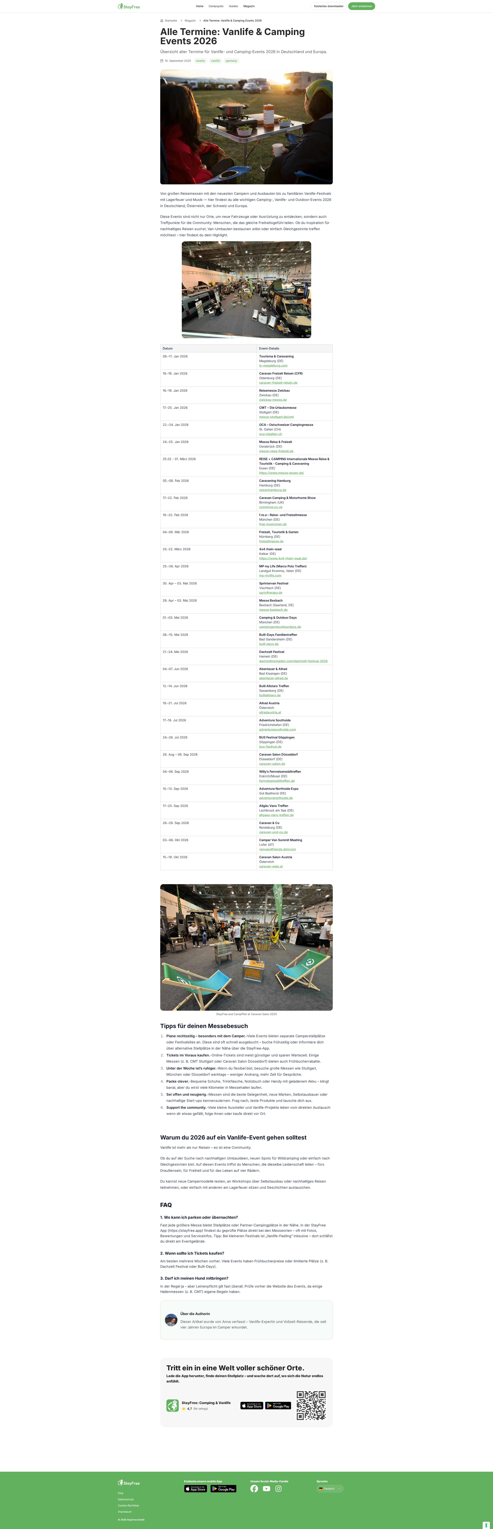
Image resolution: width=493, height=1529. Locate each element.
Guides (233, 6)
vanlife (215, 60)
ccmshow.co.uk (271, 507)
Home (199, 6)
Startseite (171, 20)
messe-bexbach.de (273, 610)
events (200, 60)
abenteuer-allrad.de (273, 678)
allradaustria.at (270, 712)
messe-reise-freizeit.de (276, 451)
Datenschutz (126, 1499)
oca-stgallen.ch (270, 434)
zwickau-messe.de (273, 400)
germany (231, 60)
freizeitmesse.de (271, 541)
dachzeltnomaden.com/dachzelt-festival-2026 (293, 661)
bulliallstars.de (270, 695)
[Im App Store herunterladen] (251, 1405)
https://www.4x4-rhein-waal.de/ (283, 558)
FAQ (120, 1493)
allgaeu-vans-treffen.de (276, 815)
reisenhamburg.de (272, 490)
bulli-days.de (268, 644)
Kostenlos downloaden (328, 6)
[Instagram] (278, 1488)
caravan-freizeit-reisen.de (278, 383)
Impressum (125, 1511)
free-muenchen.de (273, 524)
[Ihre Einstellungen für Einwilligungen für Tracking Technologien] (486, 1525)
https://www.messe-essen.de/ (281, 473)
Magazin (249, 6)
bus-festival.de (270, 746)
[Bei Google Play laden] (278, 1405)
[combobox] (330, 1488)
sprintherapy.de (270, 592)
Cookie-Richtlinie (128, 1505)
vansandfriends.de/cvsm (277, 849)
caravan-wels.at (271, 866)
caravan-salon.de (272, 764)
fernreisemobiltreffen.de (277, 781)
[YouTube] (266, 1488)
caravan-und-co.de (273, 832)
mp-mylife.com (270, 575)
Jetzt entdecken (361, 6)
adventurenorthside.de (276, 798)
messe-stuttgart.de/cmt (276, 417)
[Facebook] (254, 1488)
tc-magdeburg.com (273, 365)
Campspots (216, 6)
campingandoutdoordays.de (280, 627)
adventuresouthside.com (277, 729)
